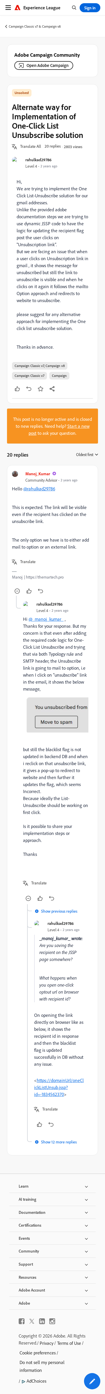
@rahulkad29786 (39, 489)
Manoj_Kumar (37, 473)
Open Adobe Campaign (48, 65)
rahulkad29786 (38, 159)
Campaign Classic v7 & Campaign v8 (35, 26)
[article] (52, 533)
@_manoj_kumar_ (46, 619)
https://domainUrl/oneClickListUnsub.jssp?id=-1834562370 (59, 1087)
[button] (30, 147)
